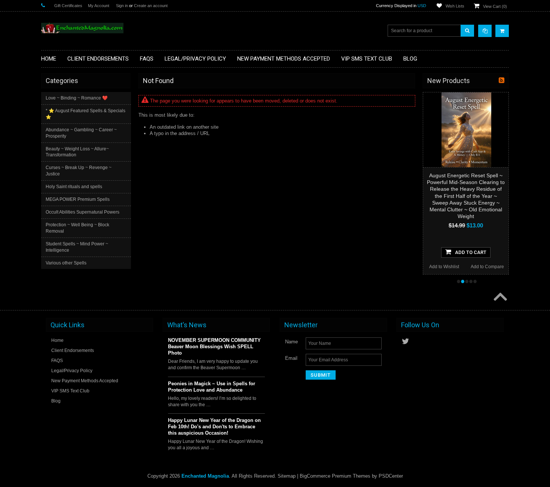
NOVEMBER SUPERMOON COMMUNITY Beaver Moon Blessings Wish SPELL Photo (214, 346)
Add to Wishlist (444, 266)
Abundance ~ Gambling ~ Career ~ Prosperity (81, 133)
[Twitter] (405, 341)
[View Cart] (502, 31)
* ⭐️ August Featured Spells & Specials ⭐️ (85, 114)
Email (291, 358)
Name (291, 341)
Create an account (151, 5)
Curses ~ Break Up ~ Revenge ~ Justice (78, 171)
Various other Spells (66, 263)
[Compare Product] (485, 31)
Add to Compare (487, 266)
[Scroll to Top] (499, 297)
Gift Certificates (68, 5)
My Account (98, 5)
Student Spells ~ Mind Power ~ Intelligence (77, 247)
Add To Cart (470, 252)
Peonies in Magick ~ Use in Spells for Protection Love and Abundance (211, 387)
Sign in (122, 5)
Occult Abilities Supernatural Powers (82, 212)
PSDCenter (391, 476)
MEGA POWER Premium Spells (78, 199)
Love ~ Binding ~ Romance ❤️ (77, 98)
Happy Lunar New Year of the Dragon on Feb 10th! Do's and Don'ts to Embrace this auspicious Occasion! (214, 426)
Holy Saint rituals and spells (74, 186)
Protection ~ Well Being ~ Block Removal (77, 228)
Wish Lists (455, 6)
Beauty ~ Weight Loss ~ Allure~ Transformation (77, 152)
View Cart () (495, 6)
